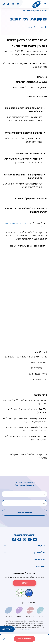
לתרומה (24, 583)
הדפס (30, 27)
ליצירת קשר (7, 629)
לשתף (41, 27)
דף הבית (44, 11)
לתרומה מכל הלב (24, 638)
